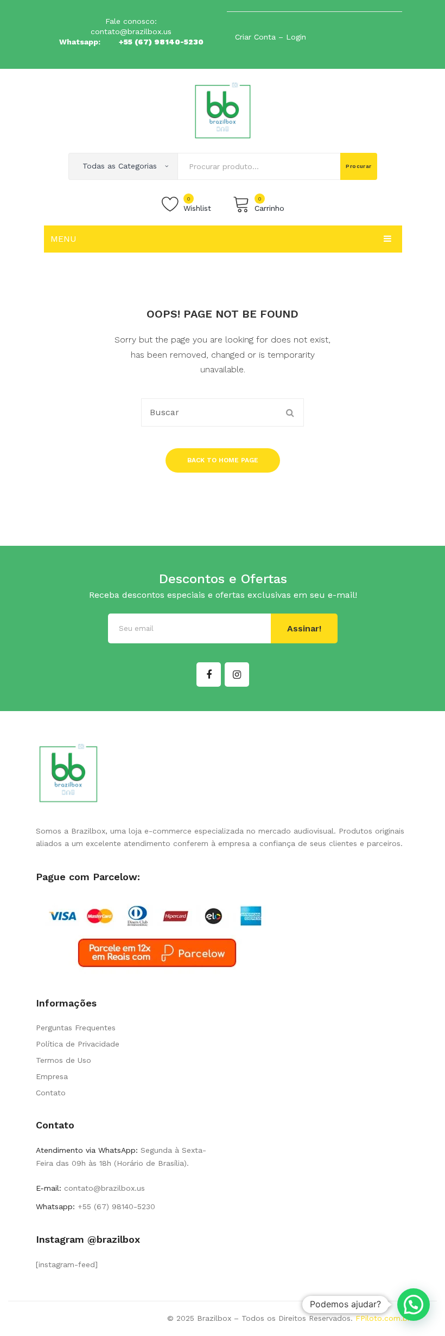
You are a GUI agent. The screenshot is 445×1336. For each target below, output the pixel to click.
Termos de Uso (63, 1060)
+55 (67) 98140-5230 (161, 41)
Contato (51, 1092)
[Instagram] (237, 674)
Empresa (52, 1076)
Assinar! (304, 628)
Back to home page (222, 460)
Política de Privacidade (77, 1044)
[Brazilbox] (223, 110)
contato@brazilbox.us (131, 31)
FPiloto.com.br (382, 1318)
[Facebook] (208, 674)
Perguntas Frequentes (76, 1027)
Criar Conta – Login (270, 37)
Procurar (359, 166)
